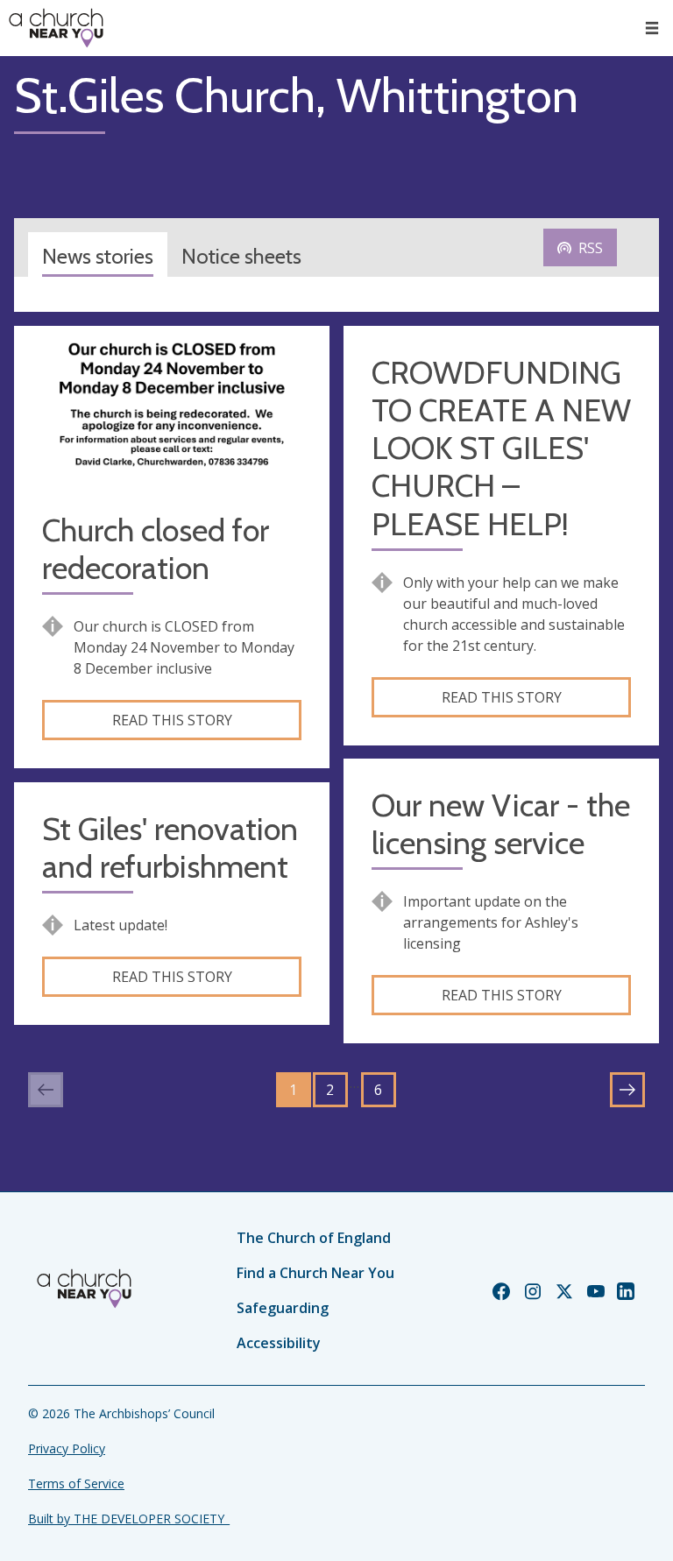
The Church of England (314, 1237)
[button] (652, 28)
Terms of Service (76, 1483)
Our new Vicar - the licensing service (501, 824)
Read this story (172, 720)
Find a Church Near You (315, 1272)
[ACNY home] (56, 28)
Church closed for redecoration (155, 549)
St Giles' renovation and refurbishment (170, 848)
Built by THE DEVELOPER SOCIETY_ (129, 1518)
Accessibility (279, 1343)
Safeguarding (283, 1307)
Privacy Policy (66, 1448)
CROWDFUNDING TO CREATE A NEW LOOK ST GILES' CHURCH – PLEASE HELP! (501, 448)
